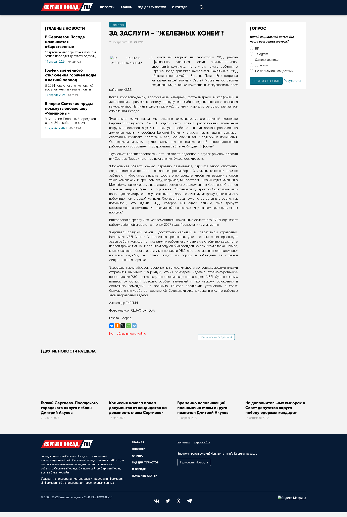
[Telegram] (134, 325)
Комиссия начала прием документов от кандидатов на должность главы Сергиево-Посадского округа (138, 410)
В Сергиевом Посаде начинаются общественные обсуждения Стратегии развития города (67, 47)
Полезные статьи (144, 475)
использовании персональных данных (88, 482)
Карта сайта (202, 442)
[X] (122, 325)
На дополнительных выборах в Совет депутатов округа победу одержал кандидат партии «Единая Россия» (275, 410)
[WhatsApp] (128, 325)
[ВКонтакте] (111, 325)
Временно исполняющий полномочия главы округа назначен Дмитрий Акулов (202, 407)
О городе (179, 7)
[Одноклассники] (117, 325)
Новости (107, 7)
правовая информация (108, 478)
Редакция (184, 442)
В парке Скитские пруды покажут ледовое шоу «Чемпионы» (69, 108)
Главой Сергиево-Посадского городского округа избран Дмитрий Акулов (69, 407)
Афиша (126, 7)
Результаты (292, 80)
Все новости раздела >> (216, 337)
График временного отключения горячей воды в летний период (70, 75)
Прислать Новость (194, 462)
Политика (117, 24)
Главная (138, 442)
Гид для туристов (152, 7)
